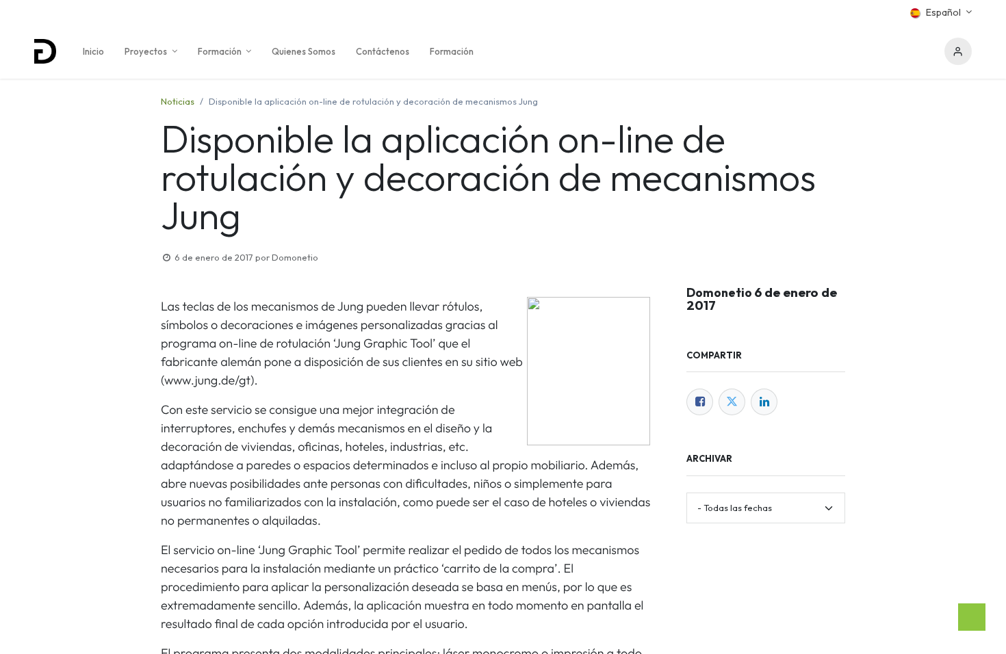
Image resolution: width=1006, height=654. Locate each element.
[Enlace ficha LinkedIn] (764, 402)
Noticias (177, 101)
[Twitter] (732, 402)
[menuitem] (93, 51)
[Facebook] (699, 402)
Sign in (958, 51)
